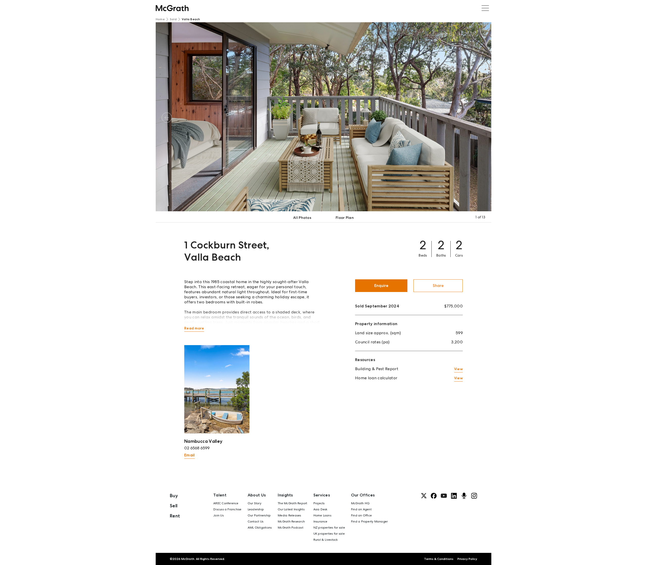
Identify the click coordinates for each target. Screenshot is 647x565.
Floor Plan (345, 217)
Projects (319, 503)
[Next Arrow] (480, 117)
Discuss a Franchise (227, 509)
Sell (173, 506)
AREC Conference (226, 503)
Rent (175, 516)
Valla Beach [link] (191, 19)
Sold (173, 19)
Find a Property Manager (369, 521)
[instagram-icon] (474, 496)
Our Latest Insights (291, 509)
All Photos (302, 217)
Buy (174, 495)
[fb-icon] (434, 496)
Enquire (381, 285)
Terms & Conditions (438, 559)
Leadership (256, 509)
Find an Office (361, 515)
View (458, 369)
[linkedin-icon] (454, 496)
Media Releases (289, 515)
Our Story (254, 503)
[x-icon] (424, 495)
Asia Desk (320, 509)
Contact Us (255, 521)
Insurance (320, 521)
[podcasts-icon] (464, 496)
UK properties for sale (329, 534)
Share (438, 285)
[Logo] (172, 8)
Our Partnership (259, 515)
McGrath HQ (360, 503)
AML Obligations (260, 528)
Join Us (218, 515)
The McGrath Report (292, 503)
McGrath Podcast (290, 528)
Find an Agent (361, 509)
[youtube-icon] (444, 495)
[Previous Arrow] (167, 117)
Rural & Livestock (325, 540)
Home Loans (322, 515)
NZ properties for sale (329, 528)
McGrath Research (291, 521)
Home (160, 19)
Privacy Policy (467, 559)
